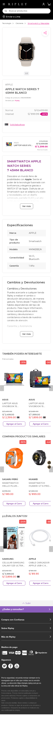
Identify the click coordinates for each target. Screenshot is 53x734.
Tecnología (6, 23)
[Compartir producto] (45, 33)
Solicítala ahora (17, 124)
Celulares (19, 23)
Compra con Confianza (12, 619)
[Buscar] (6, 10)
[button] (49, 4)
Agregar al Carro (14, 424)
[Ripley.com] (17, 4)
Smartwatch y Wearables (38, 23)
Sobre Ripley (7, 628)
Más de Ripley (8, 637)
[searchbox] (29, 10)
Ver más (26, 206)
